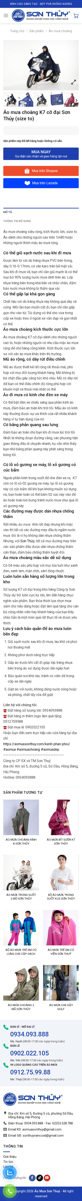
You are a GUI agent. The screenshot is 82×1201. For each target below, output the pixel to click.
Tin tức (8, 1162)
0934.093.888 (29, 1034)
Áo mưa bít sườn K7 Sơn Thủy (61, 841)
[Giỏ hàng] (76, 15)
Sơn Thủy (27, 541)
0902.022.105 (29, 1053)
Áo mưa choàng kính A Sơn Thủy (21, 841)
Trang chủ (17, 31)
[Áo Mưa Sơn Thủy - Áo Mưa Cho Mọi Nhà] (41, 15)
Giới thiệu (9, 1157)
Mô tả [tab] (7, 212)
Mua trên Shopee (45, 171)
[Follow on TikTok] (39, 1178)
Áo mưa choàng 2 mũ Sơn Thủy (21, 1007)
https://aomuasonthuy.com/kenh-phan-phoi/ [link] (36, 744)
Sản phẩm (36, 31)
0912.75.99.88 (30, 1072)
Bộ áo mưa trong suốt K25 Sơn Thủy (61, 896)
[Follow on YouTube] (47, 1178)
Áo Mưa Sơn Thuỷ (47, 1191)
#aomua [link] (9, 749)
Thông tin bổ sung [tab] (17, 221)
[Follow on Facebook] (32, 1178)
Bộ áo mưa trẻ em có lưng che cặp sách (21, 951)
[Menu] (6, 15)
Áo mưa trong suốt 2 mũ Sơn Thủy (21, 896)
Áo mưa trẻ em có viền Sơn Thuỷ (61, 951)
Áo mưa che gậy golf (61, 1007)
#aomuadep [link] (50, 749)
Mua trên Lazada (45, 183)
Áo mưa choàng (60, 31)
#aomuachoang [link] (28, 749)
